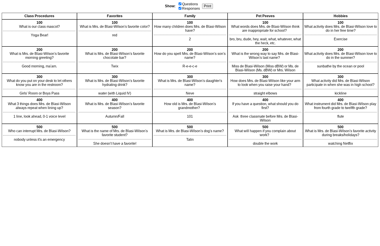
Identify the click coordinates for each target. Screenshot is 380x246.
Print (207, 6)
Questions (190, 4)
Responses (191, 8)
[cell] (39, 32)
